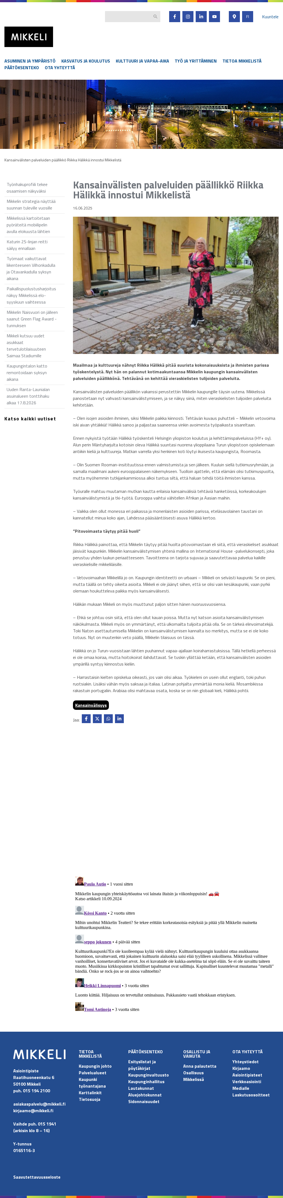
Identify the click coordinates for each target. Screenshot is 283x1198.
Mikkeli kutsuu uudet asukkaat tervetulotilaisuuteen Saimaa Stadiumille (26, 345)
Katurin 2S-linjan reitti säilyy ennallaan (27, 245)
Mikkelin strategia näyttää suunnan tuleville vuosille (31, 204)
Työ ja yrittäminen (196, 61)
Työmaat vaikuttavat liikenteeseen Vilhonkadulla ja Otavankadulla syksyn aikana (31, 268)
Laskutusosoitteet (251, 1094)
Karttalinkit (90, 1092)
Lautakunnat (141, 1088)
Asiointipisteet (247, 1075)
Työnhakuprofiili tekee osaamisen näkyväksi (27, 187)
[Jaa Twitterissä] (97, 718)
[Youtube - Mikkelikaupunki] (214, 16)
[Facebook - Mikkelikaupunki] (174, 16)
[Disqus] (176, 801)
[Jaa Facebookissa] (86, 718)
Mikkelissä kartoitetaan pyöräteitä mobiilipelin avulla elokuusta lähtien (28, 225)
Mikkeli (10, 48)
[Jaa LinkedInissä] (119, 718)
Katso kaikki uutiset (30, 418)
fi (247, 17)
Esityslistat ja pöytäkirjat (142, 1065)
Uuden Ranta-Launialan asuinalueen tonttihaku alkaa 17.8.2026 (28, 396)
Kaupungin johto (95, 1066)
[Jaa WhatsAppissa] (108, 718)
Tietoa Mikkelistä (241, 61)
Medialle (240, 1088)
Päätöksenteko (21, 67)
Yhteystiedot (245, 1061)
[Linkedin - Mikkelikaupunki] (201, 16)
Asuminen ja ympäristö (30, 61)
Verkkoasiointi (246, 1081)
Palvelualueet (92, 1072)
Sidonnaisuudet (143, 1101)
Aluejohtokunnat (145, 1094)
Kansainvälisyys (91, 705)
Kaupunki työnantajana (92, 1082)
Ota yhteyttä (60, 67)
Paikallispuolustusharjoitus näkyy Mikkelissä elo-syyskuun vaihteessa (31, 295)
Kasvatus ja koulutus (85, 61)
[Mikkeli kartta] (234, 16)
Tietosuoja (89, 1099)
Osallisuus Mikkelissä (193, 1076)
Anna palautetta (199, 1066)
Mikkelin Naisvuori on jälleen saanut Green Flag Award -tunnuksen (32, 319)
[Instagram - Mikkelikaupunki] (187, 16)
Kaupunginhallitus (146, 1081)
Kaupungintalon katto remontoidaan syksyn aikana (27, 372)
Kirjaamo (241, 1068)
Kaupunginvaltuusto (149, 1075)
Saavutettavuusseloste (37, 1177)
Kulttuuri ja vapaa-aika (142, 61)
